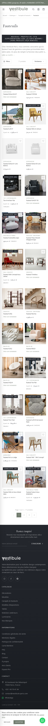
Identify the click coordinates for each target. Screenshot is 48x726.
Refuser (7, 722)
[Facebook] (11, 578)
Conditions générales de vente (14, 634)
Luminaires (6, 617)
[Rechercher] (33, 9)
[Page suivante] (34, 515)
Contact (5, 657)
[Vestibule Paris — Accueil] (18, 9)
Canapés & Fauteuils (10, 601)
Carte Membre (7, 646)
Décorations (6, 593)
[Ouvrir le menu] (3, 9)
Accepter (19, 722)
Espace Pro (6, 669)
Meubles (5, 597)
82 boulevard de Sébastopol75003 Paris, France (16, 683)
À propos (5, 661)
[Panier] (43, 9)
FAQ (3, 650)
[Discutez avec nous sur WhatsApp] (42, 720)
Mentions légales (8, 638)
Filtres (8, 61)
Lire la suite (7, 55)
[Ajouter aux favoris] (20, 71)
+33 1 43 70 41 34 (12, 689)
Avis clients (6, 665)
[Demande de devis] (38, 9)
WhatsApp (9, 698)
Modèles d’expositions (10, 605)
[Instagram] (4, 578)
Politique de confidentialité (12, 642)
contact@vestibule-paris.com (16, 693)
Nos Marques (7, 621)
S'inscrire (36, 543)
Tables (4, 609)
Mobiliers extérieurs (10, 613)
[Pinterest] (17, 578)
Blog (3, 653)
